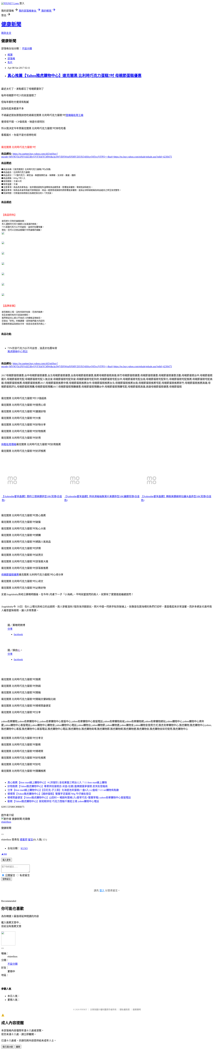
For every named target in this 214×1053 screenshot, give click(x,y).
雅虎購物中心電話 (18, 351)
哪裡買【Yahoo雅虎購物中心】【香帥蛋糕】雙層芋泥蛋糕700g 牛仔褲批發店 (49, 793)
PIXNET (83, 1009)
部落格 (11, 58)
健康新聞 (11, 24)
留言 (30, 839)
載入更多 (7, 860)
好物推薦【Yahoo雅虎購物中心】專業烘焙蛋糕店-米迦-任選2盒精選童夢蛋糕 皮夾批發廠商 (58, 786)
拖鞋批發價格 (8, 444)
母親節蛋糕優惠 (10, 574)
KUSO (24, 848)
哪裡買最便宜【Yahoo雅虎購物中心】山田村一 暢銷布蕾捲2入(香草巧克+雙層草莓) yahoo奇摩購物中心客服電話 (69, 797)
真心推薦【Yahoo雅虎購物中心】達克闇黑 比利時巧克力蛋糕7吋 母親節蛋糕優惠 (74, 76)
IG (19, 650)
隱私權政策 (125, 1009)
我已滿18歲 (8, 1047)
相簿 (10, 54)
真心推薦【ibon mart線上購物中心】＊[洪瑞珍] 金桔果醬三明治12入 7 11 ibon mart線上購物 (57, 782)
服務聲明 (137, 1009)
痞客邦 (23, 839)
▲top (4, 853)
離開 (18, 1047)
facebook (18, 634)
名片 (10, 62)
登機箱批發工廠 (74, 115)
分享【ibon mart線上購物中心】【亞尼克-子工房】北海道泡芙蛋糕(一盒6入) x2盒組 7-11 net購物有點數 (63, 790)
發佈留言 (7, 879)
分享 (10, 629)
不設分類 (27, 48)
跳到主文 (6, 33)
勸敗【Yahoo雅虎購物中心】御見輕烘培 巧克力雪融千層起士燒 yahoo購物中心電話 (53, 801)
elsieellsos (6, 822)
